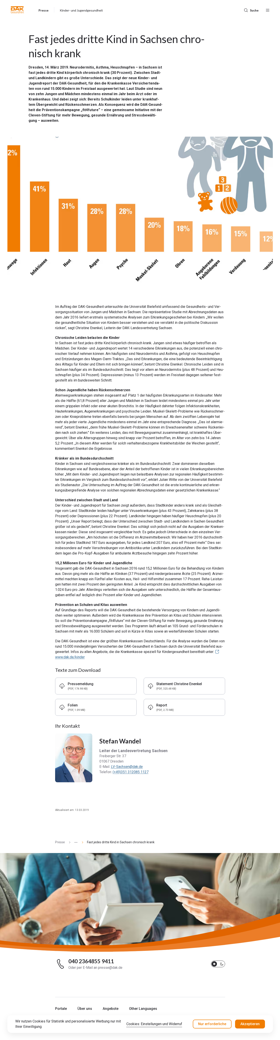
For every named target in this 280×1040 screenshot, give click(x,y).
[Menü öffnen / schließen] (267, 9)
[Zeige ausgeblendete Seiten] (74, 842)
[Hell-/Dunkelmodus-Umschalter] (218, 964)
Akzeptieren (250, 1024)
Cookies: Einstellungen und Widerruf (154, 1024)
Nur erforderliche (212, 1024)
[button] (17, 10)
